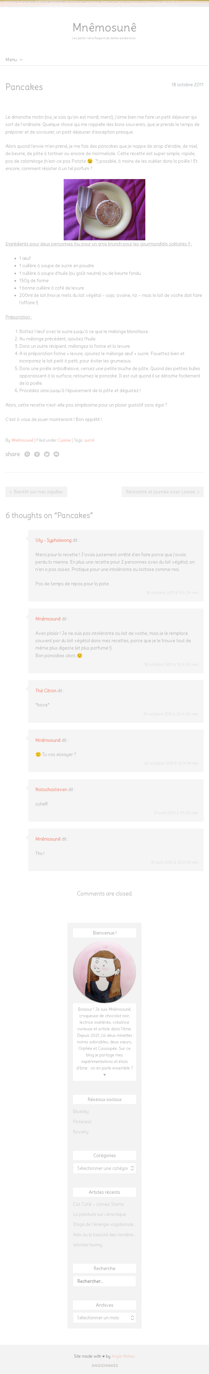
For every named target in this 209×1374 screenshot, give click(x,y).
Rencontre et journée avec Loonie (160, 492)
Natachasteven (51, 789)
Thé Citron (45, 691)
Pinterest (82, 1122)
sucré (89, 440)
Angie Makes (123, 1356)
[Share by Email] (56, 454)
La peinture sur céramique (99, 1214)
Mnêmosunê (104, 27)
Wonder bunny (87, 1245)
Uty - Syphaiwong (53, 540)
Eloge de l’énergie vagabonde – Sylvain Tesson (104, 1224)
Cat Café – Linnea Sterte (98, 1204)
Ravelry (80, 1132)
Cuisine (64, 440)
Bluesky (81, 1111)
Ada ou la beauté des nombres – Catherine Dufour (104, 1235)
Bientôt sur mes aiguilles (38, 492)
